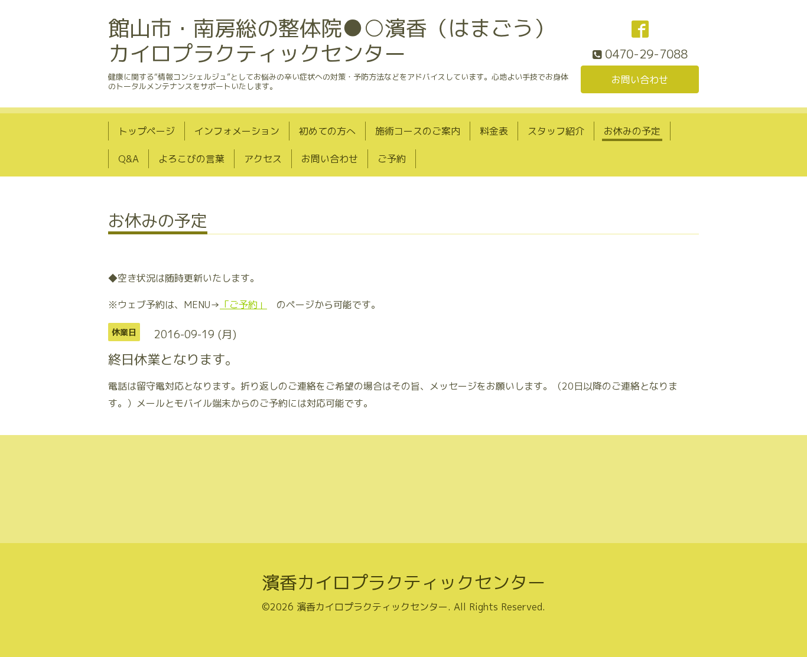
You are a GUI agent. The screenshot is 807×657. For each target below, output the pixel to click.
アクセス (263, 158)
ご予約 (392, 158)
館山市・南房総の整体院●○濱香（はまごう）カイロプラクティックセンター (331, 40)
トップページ (146, 131)
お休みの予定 (632, 131)
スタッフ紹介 (556, 131)
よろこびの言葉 (191, 158)
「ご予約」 (243, 304)
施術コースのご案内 (417, 131)
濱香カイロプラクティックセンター (403, 582)
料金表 (494, 131)
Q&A (128, 158)
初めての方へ (327, 131)
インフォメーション (236, 131)
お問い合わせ (639, 79)
